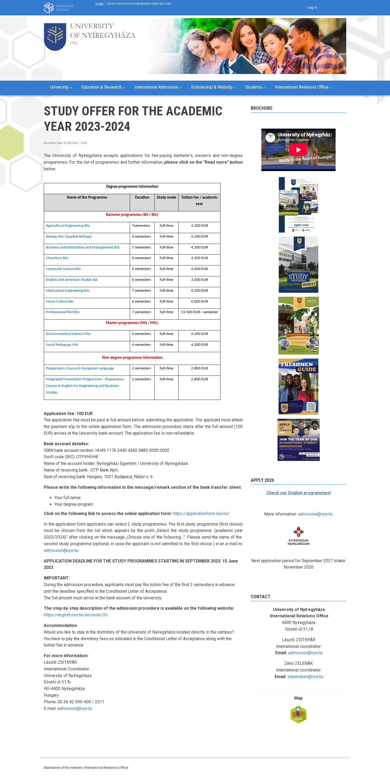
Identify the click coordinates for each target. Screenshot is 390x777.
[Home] (89, 35)
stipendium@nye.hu (305, 676)
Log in (312, 7)
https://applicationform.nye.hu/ (201, 513)
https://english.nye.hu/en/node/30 (75, 614)
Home (100, 3)
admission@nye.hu (61, 550)
